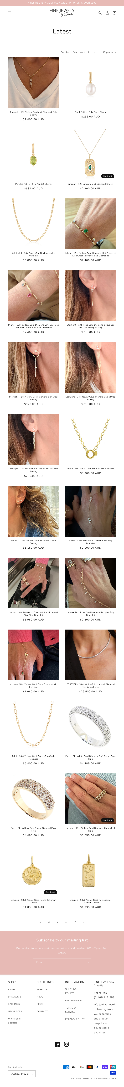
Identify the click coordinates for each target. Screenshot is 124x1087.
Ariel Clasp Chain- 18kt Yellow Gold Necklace (90, 468)
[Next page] (83, 921)
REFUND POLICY (74, 1000)
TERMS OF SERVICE (71, 1009)
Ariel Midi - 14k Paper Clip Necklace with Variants (33, 254)
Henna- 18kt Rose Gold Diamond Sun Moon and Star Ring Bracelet (33, 614)
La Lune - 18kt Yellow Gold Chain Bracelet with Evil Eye (33, 686)
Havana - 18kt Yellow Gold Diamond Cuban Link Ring (90, 829)
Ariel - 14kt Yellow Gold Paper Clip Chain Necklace (33, 757)
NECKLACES (15, 1011)
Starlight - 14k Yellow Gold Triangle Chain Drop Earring (90, 398)
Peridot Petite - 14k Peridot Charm (33, 184)
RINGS (11, 989)
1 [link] (40, 922)
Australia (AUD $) (20, 1073)
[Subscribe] (87, 962)
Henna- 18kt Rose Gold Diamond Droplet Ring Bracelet (91, 614)
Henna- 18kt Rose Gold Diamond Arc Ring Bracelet (90, 542)
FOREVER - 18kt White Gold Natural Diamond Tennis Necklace (91, 686)
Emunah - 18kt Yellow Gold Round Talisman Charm (33, 901)
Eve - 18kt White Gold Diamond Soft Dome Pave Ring (90, 757)
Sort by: (65, 52)
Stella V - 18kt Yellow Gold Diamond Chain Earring (33, 542)
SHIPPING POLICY (71, 991)
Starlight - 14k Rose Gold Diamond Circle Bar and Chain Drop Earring (90, 326)
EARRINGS (14, 1004)
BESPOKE (42, 989)
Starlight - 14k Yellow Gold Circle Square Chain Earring (33, 470)
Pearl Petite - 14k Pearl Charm (91, 112)
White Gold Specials (14, 1020)
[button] (9, 12)
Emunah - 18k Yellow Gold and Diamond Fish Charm (33, 113)
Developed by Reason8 (79, 1079)
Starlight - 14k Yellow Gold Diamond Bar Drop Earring (33, 398)
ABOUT (41, 996)
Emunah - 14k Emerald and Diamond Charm (90, 184)
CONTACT (42, 1011)
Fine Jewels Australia (107, 1079)
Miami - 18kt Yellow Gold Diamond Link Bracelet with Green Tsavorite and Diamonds (90, 254)
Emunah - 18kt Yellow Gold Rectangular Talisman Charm (90, 901)
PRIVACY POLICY (74, 1019)
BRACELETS (14, 996)
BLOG (40, 1004)
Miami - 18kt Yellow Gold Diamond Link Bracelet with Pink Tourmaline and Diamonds (33, 326)
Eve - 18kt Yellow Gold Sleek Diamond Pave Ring (33, 829)
